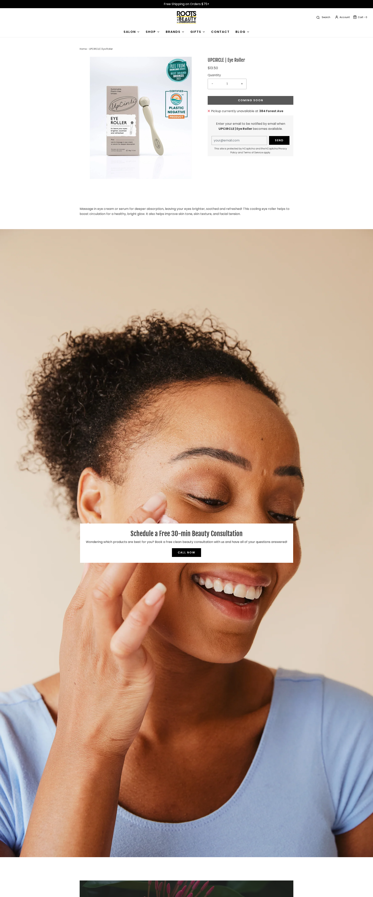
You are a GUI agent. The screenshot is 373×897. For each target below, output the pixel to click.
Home (83, 49)
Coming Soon (250, 100)
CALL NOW (186, 552)
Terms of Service (253, 152)
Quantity (214, 75)
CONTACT (220, 32)
